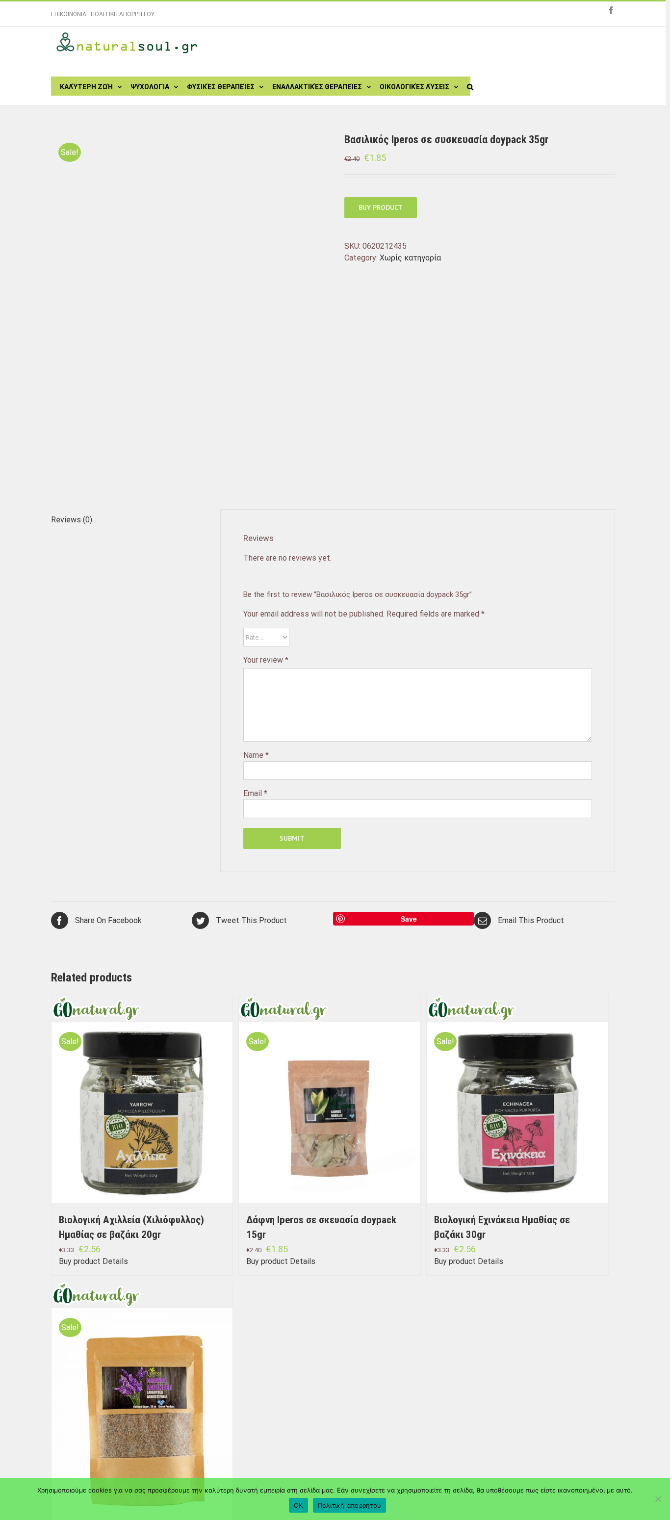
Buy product (381, 207)
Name (256, 755)
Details (115, 1261)
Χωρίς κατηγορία (410, 257)
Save (409, 919)
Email (255, 793)
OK (298, 1505)
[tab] (124, 520)
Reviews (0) (71, 519)
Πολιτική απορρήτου (350, 1505)
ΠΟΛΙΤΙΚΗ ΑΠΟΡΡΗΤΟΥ (123, 14)
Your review (265, 660)
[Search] (470, 85)
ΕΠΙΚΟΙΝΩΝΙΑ (68, 14)
